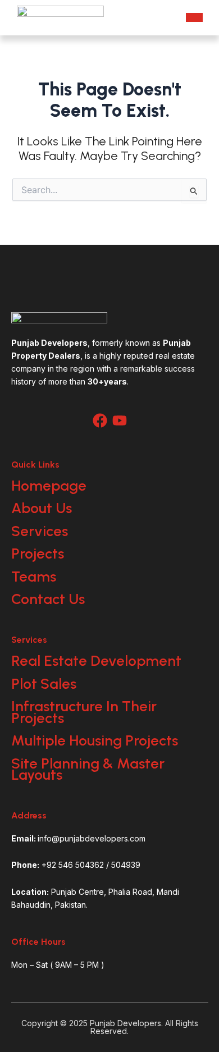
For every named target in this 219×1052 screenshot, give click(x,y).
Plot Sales (43, 684)
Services (39, 531)
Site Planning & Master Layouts (88, 769)
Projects (37, 553)
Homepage (48, 486)
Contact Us (48, 599)
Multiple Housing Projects (94, 740)
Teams (33, 577)
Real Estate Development (96, 661)
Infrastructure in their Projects (84, 712)
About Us (41, 508)
